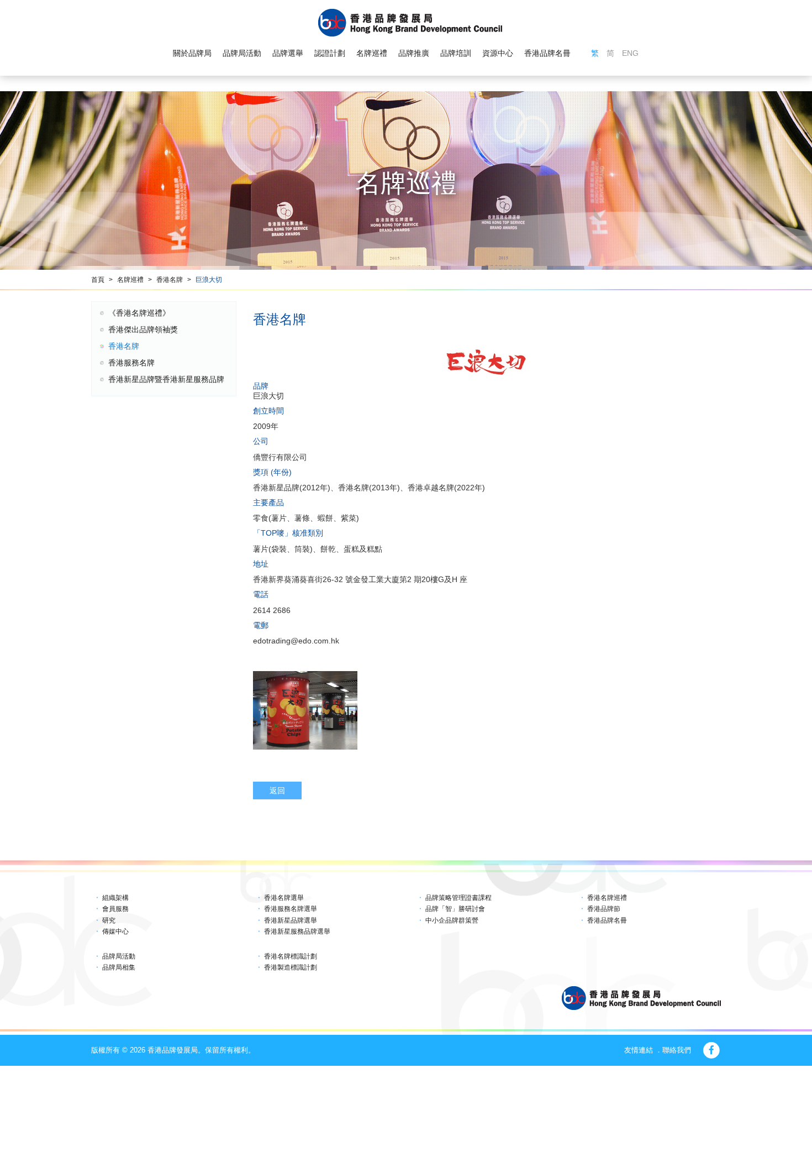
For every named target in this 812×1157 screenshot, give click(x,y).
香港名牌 (169, 280)
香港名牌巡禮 (607, 898)
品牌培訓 (455, 53)
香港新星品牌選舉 (290, 920)
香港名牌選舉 (284, 898)
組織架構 (115, 898)
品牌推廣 (413, 53)
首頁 (97, 280)
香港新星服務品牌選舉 (297, 931)
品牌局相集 (118, 967)
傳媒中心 (115, 931)
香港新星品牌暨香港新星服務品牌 (166, 379)
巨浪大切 (209, 280)
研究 (108, 920)
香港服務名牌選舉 (290, 909)
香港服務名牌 (131, 362)
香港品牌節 (603, 909)
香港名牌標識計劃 (290, 956)
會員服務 (115, 909)
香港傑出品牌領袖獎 (143, 329)
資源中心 (497, 53)
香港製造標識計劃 (290, 967)
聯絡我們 (676, 1050)
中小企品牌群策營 (451, 920)
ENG (630, 53)
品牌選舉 (287, 53)
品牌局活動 (242, 53)
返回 (277, 790)
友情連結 (638, 1050)
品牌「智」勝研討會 (455, 909)
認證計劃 (329, 53)
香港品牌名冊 (547, 53)
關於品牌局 (192, 53)
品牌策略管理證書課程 (458, 898)
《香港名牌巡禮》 (139, 312)
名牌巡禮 (371, 53)
